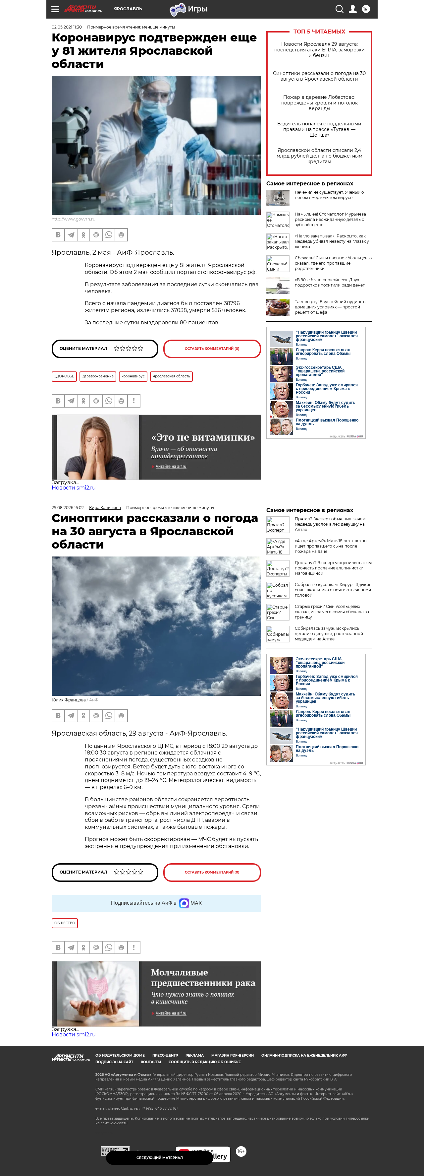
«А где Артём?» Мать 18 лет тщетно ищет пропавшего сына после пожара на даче (331, 546)
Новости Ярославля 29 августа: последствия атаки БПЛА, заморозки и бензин (319, 49)
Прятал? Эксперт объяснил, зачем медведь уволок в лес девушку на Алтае (330, 524)
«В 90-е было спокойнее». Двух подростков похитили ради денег (330, 282)
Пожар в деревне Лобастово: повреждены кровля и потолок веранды (319, 103)
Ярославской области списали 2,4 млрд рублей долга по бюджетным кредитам (319, 156)
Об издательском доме (120, 1055)
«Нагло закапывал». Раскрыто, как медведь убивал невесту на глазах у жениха (332, 241)
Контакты (151, 1062)
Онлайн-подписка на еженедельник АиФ (304, 1055)
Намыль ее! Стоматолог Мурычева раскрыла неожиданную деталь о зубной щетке (330, 219)
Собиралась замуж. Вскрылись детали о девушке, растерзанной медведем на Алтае (329, 633)
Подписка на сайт (114, 1062)
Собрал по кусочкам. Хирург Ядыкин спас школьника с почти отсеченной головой (333, 590)
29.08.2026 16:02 (68, 507)
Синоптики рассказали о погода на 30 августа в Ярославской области (319, 76)
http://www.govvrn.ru (73, 219)
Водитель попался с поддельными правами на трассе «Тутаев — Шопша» (319, 129)
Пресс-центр (165, 1055)
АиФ (93, 699)
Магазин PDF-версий (232, 1055)
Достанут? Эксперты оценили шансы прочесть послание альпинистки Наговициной (333, 568)
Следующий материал (159, 1158)
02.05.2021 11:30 (67, 27)
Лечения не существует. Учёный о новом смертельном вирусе (329, 195)
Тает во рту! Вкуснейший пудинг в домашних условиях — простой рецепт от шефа (330, 307)
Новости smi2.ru (74, 488)
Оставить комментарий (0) (212, 349)
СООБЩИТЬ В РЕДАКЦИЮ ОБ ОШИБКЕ (205, 1062)
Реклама (195, 1055)
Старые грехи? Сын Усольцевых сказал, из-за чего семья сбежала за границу (332, 612)
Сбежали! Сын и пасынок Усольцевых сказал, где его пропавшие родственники (333, 263)
